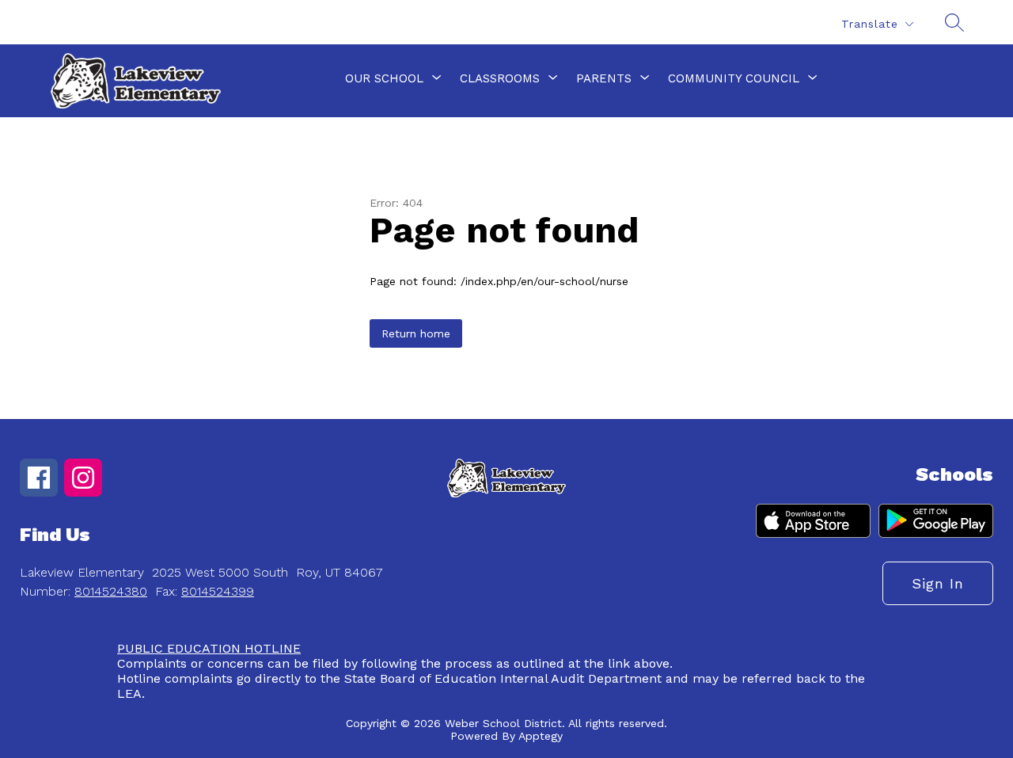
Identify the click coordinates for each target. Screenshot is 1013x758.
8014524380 (110, 591)
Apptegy (540, 735)
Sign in (938, 583)
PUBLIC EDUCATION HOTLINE (209, 648)
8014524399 (217, 591)
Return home (415, 333)
